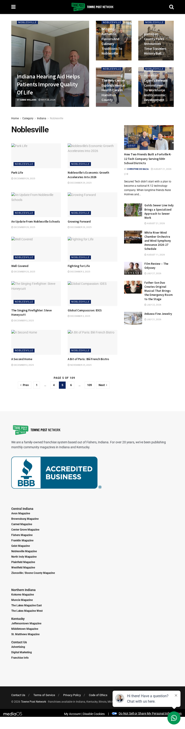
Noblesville (27, 22)
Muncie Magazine (22, 600)
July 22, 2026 (153, 305)
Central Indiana (22, 509)
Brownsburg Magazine (25, 518)
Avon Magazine (20, 513)
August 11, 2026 (155, 254)
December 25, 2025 (24, 271)
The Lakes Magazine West (27, 610)
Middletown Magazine (24, 628)
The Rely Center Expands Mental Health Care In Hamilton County (113, 90)
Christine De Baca (138, 169)
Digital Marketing (21, 652)
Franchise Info (20, 657)
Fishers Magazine (21, 535)
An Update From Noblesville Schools (35, 221)
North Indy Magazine (24, 556)
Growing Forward (79, 221)
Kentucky (18, 619)
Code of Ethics (98, 695)
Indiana (41, 118)
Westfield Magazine (23, 567)
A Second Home (21, 359)
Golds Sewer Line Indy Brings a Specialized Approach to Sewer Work (158, 211)
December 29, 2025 (24, 178)
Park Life (17, 172)
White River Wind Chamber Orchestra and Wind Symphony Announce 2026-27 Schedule (157, 241)
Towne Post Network (33, 701)
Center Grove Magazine (25, 529)
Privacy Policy (72, 695)
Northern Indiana (23, 590)
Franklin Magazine (22, 540)
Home (15, 118)
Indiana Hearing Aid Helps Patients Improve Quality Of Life (48, 84)
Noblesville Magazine (24, 551)
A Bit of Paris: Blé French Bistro (88, 359)
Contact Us (19, 642)
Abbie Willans (28, 100)
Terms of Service (44, 695)
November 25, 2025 (81, 365)
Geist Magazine (20, 545)
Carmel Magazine (21, 524)
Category (27, 118)
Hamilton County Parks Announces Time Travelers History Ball (155, 43)
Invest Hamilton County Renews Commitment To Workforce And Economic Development (155, 85)
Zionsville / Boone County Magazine (33, 573)
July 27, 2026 (153, 273)
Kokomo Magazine (22, 594)
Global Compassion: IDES (85, 310)
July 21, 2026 (153, 319)
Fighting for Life (79, 266)
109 (89, 385)
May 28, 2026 (48, 100)
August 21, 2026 (162, 169)
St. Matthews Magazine (25, 634)
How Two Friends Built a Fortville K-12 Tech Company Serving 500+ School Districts (147, 158)
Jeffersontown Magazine (26, 623)
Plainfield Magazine (23, 562)
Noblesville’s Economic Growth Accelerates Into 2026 (88, 174)
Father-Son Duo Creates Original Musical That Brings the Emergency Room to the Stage (158, 291)
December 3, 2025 (80, 271)
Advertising (18, 647)
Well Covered (19, 266)
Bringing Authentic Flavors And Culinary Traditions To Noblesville (112, 41)
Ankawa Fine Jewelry (158, 314)
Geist (132, 145)
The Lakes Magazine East (26, 605)
